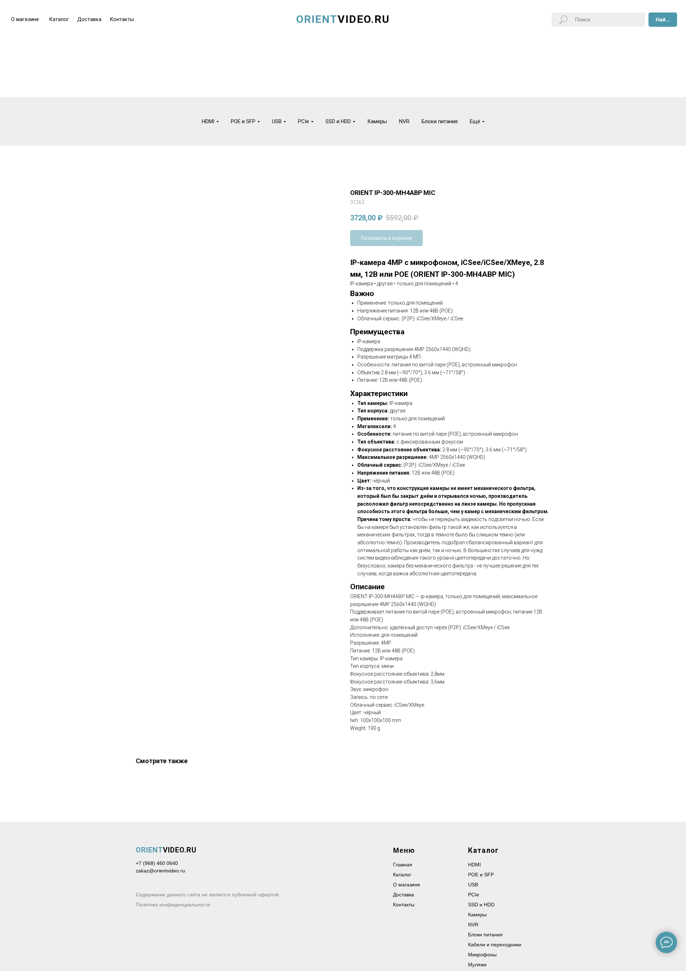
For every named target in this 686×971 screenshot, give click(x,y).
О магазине (406, 884)
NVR (404, 121)
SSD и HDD (481, 904)
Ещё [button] (475, 121)
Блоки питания (440, 121)
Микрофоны (482, 954)
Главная (402, 864)
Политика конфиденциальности (173, 904)
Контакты (403, 904)
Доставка (403, 894)
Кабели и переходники (494, 944)
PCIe (473, 894)
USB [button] (277, 121)
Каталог (402, 874)
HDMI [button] (208, 121)
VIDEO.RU (166, 850)
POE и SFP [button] (243, 121)
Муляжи (477, 964)
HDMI (474, 864)
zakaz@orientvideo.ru (160, 871)
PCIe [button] (303, 121)
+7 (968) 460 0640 (157, 863)
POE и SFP (481, 874)
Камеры (377, 121)
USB (473, 884)
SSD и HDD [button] (338, 121)
